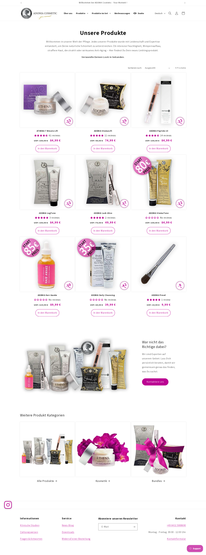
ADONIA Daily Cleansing (103, 295)
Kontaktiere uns (155, 381)
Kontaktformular (176, 538)
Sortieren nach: (135, 67)
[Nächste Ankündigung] (185, 3)
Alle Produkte (45, 481)
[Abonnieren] (134, 526)
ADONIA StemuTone (159, 213)
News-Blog (68, 525)
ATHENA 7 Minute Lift (47, 131)
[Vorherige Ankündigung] (21, 3)
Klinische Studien (29, 525)
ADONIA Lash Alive (103, 213)
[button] (170, 13)
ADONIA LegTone (47, 213)
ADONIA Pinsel (159, 295)
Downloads (68, 532)
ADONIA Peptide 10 (158, 131)
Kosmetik (101, 481)
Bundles (157, 481)
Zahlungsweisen (29, 532)
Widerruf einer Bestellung (76, 538)
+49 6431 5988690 (176, 525)
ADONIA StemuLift (103, 131)
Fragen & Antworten (31, 538)
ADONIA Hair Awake (47, 295)
